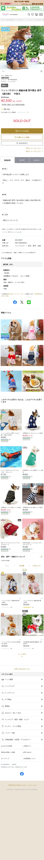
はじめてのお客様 (6, 746)
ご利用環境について (29, 758)
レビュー (37, 160)
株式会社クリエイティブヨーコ (16, 294)
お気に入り (37, 566)
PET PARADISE (12, 79)
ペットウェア (30, 19)
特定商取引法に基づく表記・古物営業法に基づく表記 (14, 767)
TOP (2, 19)
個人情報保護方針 (5, 764)
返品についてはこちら (33, 151)
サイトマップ (5, 758)
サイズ (22, 160)
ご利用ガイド (27, 746)
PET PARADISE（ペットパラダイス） (15, 19)
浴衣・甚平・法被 (34, 246)
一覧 (40, 557)
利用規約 (14, 764)
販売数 (22, 566)
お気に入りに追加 (23, 137)
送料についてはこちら (33, 148)
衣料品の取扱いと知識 (8, 752)
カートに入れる (23, 131)
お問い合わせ (27, 752)
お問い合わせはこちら (22, 669)
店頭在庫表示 (23, 143)
